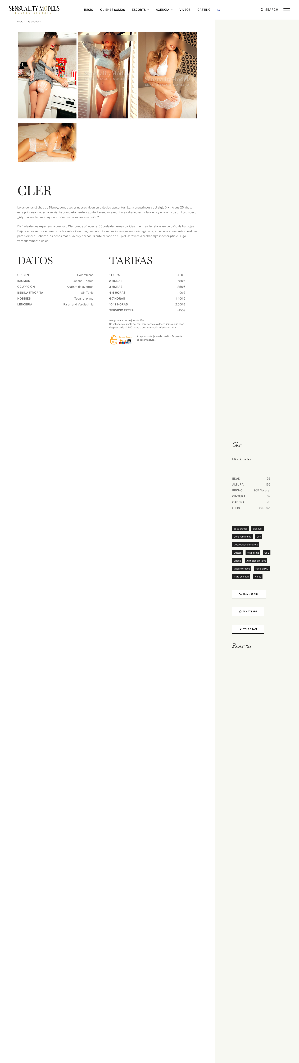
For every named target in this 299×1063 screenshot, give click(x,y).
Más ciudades (33, 21)
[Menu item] (219, 9)
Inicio (20, 21)
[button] (148, 10)
